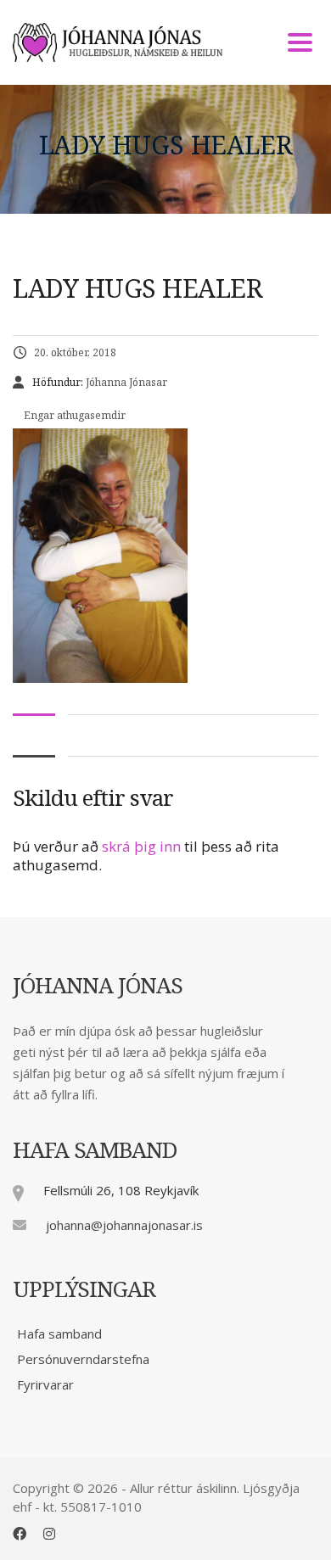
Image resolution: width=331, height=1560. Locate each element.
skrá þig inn (141, 846)
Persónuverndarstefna (83, 1358)
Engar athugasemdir (73, 415)
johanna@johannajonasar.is (124, 1224)
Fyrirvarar (45, 1384)
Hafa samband (59, 1333)
